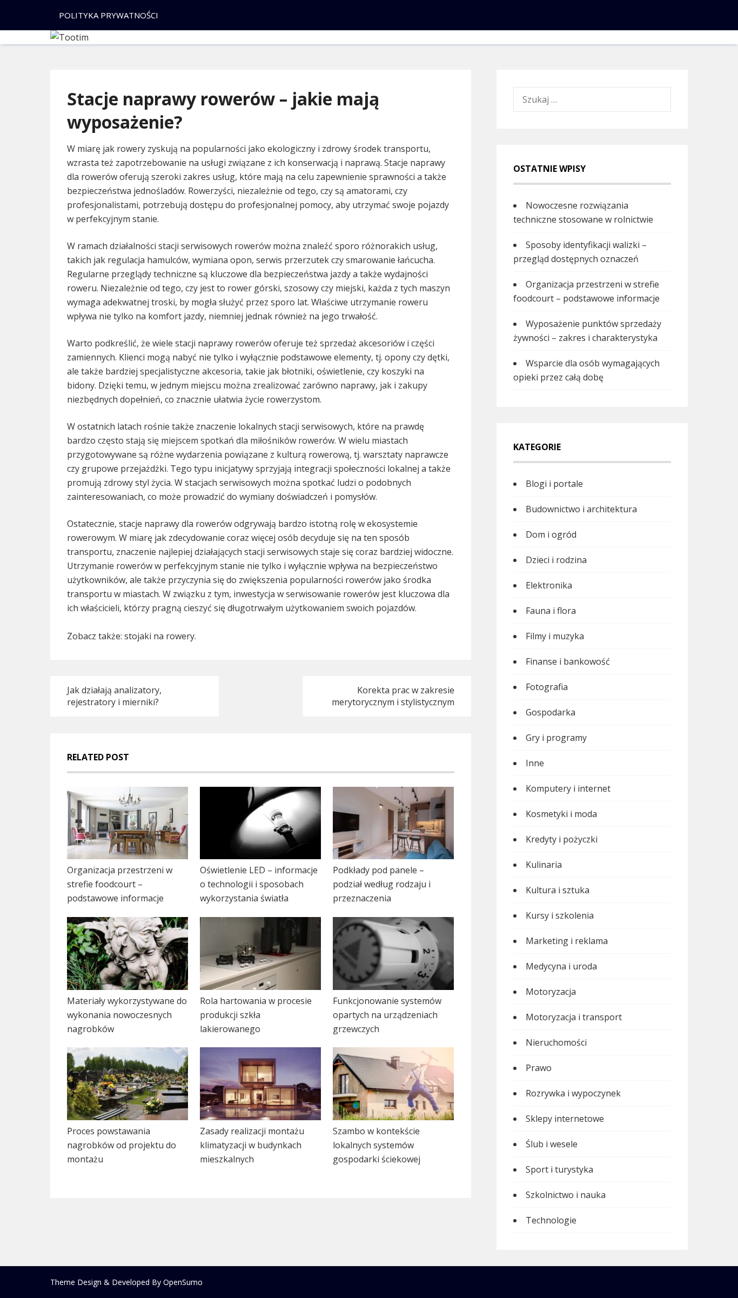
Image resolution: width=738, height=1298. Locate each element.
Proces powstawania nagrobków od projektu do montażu (121, 1145)
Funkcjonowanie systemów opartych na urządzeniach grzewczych (387, 1015)
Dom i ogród (551, 534)
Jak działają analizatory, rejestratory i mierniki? (114, 696)
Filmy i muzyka (555, 636)
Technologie (551, 1220)
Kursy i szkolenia (560, 915)
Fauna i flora (551, 611)
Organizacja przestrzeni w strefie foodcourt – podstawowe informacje (119, 884)
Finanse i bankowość (568, 661)
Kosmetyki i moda (561, 814)
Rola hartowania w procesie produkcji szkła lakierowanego (256, 1015)
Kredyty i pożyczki (562, 839)
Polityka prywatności (108, 15)
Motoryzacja (551, 992)
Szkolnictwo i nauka (566, 1195)
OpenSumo (183, 1282)
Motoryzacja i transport (574, 1017)
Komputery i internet (568, 788)
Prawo (539, 1068)
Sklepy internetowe (565, 1119)
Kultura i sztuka (557, 890)
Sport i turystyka (559, 1169)
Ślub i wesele (552, 1144)
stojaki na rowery (159, 636)
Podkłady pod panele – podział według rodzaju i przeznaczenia (382, 884)
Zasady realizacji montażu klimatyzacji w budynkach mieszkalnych (252, 1145)
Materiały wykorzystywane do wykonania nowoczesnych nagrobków (127, 1015)
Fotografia (547, 687)
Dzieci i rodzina (556, 560)
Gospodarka (550, 712)
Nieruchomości (556, 1042)
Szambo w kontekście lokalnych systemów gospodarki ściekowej (376, 1145)
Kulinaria (544, 865)
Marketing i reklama (567, 941)
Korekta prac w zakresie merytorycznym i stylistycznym (393, 696)
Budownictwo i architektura (581, 509)
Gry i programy (556, 738)
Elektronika (549, 585)
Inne (535, 763)
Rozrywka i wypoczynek (573, 1093)
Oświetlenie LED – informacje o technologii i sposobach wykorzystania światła (259, 884)
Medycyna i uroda (561, 966)
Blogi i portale (554, 484)
